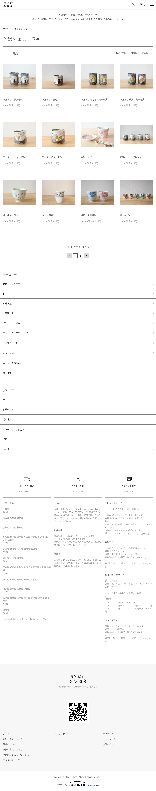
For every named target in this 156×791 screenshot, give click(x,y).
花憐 (5, 439)
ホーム (6, 28)
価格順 (134, 52)
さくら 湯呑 (47, 215)
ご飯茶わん (8, 313)
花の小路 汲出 (10, 215)
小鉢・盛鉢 (8, 303)
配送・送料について (12, 739)
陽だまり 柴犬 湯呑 (52, 157)
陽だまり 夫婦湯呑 (13, 99)
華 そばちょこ (127, 215)
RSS (55, 733)
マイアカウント (110, 733)
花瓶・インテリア (11, 284)
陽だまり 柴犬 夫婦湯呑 (132, 99)
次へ (86, 255)
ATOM (62, 733)
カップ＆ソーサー (11, 342)
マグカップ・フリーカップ (16, 332)
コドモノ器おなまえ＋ (13, 362)
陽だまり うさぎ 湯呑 (14, 157)
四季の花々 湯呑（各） (132, 157)
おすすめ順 (121, 52)
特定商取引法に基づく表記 (16, 754)
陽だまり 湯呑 (49, 99)
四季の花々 (8, 409)
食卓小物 (7, 372)
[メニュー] (151, 4)
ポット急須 (8, 352)
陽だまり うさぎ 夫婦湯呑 (94, 99)
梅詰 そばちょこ (89, 157)
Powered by (62, 784)
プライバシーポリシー (13, 759)
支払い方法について (12, 749)
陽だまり (7, 449)
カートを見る (109, 739)
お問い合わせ (109, 744)
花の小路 (7, 419)
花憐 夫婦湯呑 (88, 215)
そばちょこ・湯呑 (20, 28)
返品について (9, 744)
